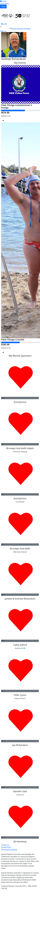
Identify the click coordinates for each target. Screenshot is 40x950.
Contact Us (5, 845)
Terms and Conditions (9, 849)
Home (4, 1)
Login (3, 6)
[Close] (5, 31)
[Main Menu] (1, 26)
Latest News (4, 3)
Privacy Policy (6, 847)
